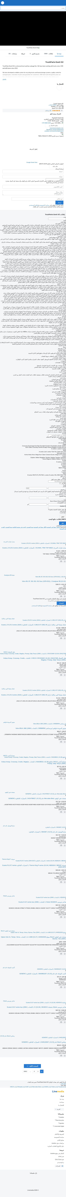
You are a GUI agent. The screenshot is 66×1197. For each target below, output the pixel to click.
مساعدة (62, 1102)
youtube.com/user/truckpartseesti (54, 131)
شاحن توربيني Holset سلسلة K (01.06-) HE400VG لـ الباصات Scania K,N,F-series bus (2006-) (36, 1007)
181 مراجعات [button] (48, 110)
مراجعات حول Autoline (58, 1143)
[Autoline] (54, 3)
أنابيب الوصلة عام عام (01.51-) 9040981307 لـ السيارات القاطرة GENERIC (42, 974)
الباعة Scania (62, 1087)
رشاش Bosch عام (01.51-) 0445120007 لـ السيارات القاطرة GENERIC (44, 1042)
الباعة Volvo (54, 1087)
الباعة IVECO (14, 1087)
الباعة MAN (48, 1087)
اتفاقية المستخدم (34, 205)
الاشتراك (61, 603)
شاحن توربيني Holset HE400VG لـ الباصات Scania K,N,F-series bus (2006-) (42, 902)
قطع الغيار (63, 1083)
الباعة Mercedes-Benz (38, 1087)
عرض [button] (52, 123)
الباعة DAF (29, 1087)
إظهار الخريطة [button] (33, 149)
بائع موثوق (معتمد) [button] (58, 103)
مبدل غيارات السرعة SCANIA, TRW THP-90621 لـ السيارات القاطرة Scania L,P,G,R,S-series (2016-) (34, 548)
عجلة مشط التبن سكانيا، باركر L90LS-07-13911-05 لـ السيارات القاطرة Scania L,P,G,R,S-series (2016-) (33, 625)
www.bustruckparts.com (56, 128)
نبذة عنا (62, 1099)
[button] (2, 3)
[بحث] (2, 8)
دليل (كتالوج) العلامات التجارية (56, 1146)
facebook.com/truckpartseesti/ (54, 129)
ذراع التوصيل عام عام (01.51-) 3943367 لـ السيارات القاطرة (47, 832)
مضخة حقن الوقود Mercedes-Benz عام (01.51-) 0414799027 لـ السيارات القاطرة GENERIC (37, 798)
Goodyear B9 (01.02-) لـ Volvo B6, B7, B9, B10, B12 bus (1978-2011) (44, 581)
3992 (25, 1071)
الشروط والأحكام (59, 1134)
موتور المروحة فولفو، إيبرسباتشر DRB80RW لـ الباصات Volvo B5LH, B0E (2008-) (41, 728)
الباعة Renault (22, 1087)
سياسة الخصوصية (44, 205)
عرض (62, 516)
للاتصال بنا (61, 1105)
